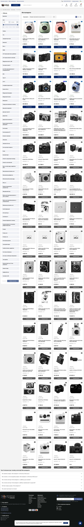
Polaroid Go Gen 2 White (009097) (43, 430)
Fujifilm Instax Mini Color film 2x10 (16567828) (44, 309)
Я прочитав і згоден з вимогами (68, 501)
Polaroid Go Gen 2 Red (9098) (28, 429)
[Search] (62, 5)
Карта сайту (40, 505)
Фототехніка (13, 9)
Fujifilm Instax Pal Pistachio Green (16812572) (43, 39)
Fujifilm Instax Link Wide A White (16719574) (59, 219)
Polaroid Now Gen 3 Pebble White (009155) (28, 189)
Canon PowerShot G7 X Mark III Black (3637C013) (29, 219)
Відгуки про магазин (20, 1)
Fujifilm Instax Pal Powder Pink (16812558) (60, 39)
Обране (71, 5)
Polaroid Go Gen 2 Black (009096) (74, 400)
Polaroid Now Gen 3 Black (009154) (59, 160)
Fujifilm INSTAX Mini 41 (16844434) (74, 279)
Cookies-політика (40, 496)
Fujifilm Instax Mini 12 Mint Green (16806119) (75, 249)
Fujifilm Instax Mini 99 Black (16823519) (28, 309)
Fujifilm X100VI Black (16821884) (42, 69)
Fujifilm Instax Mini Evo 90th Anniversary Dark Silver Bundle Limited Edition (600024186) (60, 309)
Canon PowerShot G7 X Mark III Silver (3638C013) (44, 129)
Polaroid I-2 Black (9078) (43, 159)
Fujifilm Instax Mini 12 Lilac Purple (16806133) (59, 249)
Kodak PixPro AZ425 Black (28, 159)
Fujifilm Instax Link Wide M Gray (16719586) (76, 219)
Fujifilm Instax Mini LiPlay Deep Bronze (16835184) (60, 341)
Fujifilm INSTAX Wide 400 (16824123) (43, 189)
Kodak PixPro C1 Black (27, 399)
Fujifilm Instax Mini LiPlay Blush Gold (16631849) (44, 341)
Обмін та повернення (12, 1)
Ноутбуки (30, 501)
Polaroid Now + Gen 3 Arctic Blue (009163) (59, 430)
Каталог (16, 5)
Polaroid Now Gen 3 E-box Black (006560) (76, 160)
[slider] (3, 24)
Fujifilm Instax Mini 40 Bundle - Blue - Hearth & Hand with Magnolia (60, 279)
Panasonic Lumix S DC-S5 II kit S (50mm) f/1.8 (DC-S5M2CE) (60, 99)
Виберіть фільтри (13, 280)
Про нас (39, 503)
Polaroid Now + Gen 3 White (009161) (28, 460)
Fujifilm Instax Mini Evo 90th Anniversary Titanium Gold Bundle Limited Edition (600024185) (75, 310)
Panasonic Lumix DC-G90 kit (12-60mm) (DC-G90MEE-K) (59, 400)
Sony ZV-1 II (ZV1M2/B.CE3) (75, 459)
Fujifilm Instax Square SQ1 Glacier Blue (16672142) (28, 371)
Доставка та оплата (4, 1)
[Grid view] (76, 17)
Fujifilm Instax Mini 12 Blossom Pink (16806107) (29, 249)
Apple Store (30, 496)
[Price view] (80, 17)
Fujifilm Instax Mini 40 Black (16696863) (43, 279)
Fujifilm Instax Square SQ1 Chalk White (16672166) (76, 341)
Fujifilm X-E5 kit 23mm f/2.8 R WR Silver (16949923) (28, 69)
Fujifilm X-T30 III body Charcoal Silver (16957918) (60, 189)
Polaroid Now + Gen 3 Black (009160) (75, 430)
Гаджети (30, 499)
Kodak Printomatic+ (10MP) (59, 68)
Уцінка (30, 503)
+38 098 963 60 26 (4, 509)
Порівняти (76, 5)
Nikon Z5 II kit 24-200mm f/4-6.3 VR (28, 99)
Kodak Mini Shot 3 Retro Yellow (76, 128)
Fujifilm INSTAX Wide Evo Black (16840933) (60, 371)
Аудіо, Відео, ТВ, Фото (6, 9)
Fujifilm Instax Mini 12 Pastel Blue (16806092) (28, 279)
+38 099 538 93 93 (4, 510)
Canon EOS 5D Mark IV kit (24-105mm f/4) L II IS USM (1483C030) (29, 129)
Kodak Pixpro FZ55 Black (43, 399)
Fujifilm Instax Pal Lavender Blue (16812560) (76, 99)
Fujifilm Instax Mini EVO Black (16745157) (28, 341)
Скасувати (4, 280)
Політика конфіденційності (42, 501)
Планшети (30, 500)
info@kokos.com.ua (6, 513)
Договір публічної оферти (42, 498)
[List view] (78, 17)
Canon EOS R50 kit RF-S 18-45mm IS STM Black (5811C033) (76, 189)
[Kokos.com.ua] (5, 5)
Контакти (39, 504)
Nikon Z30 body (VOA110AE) (75, 68)
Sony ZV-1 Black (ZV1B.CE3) (59, 459)
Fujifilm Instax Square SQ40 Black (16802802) (43, 371)
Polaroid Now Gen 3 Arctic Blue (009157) (44, 460)
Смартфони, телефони (32, 498)
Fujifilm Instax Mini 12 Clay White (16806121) (43, 249)
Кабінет (66, 5)
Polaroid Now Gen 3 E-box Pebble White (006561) (75, 39)
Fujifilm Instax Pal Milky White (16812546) (28, 39)
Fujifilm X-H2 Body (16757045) (76, 370)
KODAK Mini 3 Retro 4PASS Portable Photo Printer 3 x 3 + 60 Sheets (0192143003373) (60, 129)
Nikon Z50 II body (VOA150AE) (44, 98)
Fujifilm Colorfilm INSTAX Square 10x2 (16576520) (43, 219)
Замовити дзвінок (75, 1)
